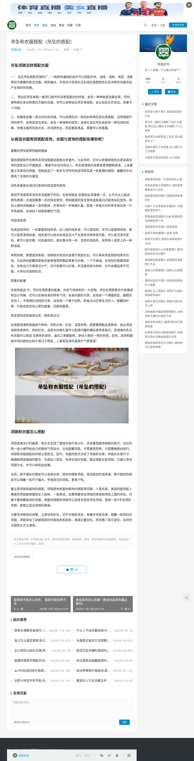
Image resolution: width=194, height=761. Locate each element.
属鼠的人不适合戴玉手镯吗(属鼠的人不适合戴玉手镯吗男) (104, 680)
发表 (124, 722)
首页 (28, 25)
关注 (156, 91)
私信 (173, 91)
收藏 (70, 25)
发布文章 (179, 24)
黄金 (61, 25)
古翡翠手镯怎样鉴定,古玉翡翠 (162, 157)
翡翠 (36, 25)
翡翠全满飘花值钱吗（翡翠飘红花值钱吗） (42, 630)
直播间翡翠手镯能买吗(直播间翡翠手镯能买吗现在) (42, 660)
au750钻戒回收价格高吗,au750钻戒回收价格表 (42, 670)
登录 (154, 25)
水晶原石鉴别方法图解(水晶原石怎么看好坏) (104, 640)
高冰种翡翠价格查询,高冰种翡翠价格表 (102, 670)
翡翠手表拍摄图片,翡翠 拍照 (161, 233)
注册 (162, 25)
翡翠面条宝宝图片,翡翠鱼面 (161, 226)
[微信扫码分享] (101, 755)
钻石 (45, 25)
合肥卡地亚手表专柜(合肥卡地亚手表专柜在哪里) (42, 680)
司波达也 (16, 49)
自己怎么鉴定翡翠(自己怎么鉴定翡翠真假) (42, 640)
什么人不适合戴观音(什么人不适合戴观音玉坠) (104, 630)
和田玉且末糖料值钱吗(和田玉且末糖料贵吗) (104, 650)
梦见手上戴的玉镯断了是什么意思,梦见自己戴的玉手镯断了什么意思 (164, 126)
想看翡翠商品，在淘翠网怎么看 (163, 179)
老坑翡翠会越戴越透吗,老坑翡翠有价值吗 (104, 660)
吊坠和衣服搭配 (22, 556)
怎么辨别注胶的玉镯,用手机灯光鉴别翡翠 (42, 650)
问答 (78, 25)
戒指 (53, 25)
